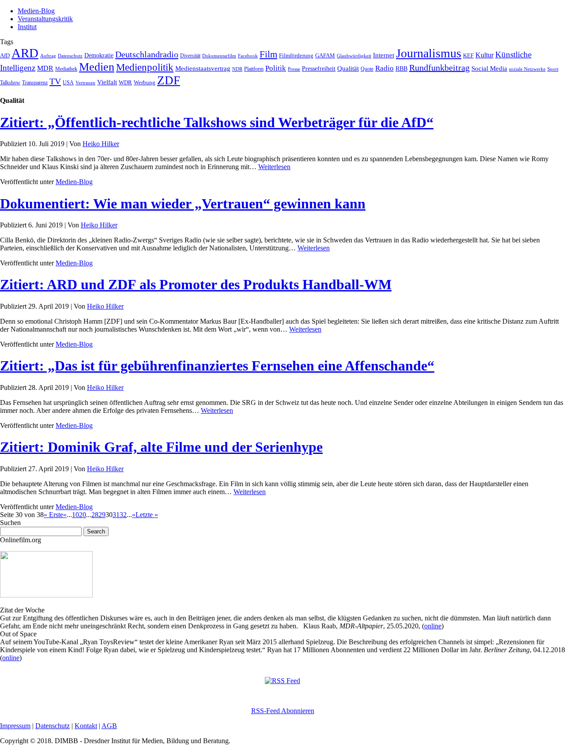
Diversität (190, 56)
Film (268, 54)
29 (101, 514)
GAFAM (325, 56)
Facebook (248, 55)
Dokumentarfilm (219, 55)
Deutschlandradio (146, 54)
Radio (384, 68)
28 (94, 514)
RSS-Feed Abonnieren (282, 710)
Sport (552, 69)
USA (68, 82)
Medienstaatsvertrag (202, 68)
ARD (24, 53)
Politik (275, 68)
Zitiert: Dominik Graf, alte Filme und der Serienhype (161, 447)
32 (123, 514)
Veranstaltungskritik (45, 19)
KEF (468, 55)
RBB (401, 68)
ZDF (168, 80)
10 (75, 514)
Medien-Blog (36, 11)
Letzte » (147, 514)
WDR (125, 82)
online (432, 626)
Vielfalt (107, 82)
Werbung (144, 82)
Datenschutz (70, 55)
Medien (96, 66)
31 (116, 514)
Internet (383, 55)
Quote (367, 69)
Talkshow (10, 82)
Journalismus (428, 53)
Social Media (489, 68)
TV (55, 81)
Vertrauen (85, 82)
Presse (294, 69)
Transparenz (35, 82)
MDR (45, 68)
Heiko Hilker (101, 143)
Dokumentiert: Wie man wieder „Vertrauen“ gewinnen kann (182, 204)
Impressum (15, 725)
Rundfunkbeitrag (439, 67)
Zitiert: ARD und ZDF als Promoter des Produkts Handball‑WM (196, 284)
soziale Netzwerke (527, 69)
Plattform (254, 69)
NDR (237, 69)
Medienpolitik (144, 67)
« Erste (53, 514)
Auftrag (48, 55)
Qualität (348, 68)
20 (82, 514)
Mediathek (66, 69)
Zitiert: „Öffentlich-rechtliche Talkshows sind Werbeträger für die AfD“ (216, 122)
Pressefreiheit (318, 68)
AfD (5, 55)
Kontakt (86, 725)
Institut (27, 26)
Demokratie (98, 55)
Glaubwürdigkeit (354, 55)
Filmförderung (296, 55)
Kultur (484, 55)
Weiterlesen (274, 166)
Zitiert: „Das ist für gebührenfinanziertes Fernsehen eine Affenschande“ (217, 366)
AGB (109, 725)
